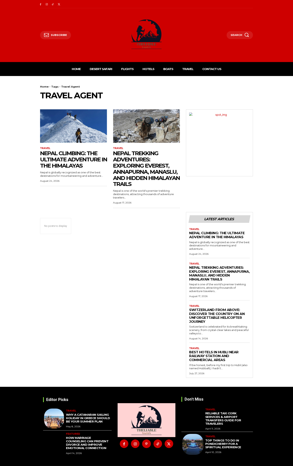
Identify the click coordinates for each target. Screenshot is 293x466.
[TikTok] (53, 4)
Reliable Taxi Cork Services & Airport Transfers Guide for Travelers (223, 418)
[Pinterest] (146, 443)
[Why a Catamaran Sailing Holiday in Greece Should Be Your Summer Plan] (54, 418)
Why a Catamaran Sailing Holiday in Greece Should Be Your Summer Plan (88, 418)
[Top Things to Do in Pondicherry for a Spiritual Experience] (192, 444)
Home (44, 86)
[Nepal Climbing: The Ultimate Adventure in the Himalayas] (73, 126)
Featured (73, 433)
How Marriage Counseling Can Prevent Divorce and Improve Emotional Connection (87, 443)
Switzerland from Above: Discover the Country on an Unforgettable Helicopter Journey (217, 316)
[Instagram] (47, 4)
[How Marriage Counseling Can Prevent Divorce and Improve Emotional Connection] (54, 442)
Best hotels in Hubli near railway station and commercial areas (214, 356)
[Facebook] (40, 4)
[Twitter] (59, 4)
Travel (45, 148)
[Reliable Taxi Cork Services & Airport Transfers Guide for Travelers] (192, 418)
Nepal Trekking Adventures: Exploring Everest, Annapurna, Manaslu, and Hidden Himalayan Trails (146, 168)
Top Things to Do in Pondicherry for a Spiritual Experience (223, 443)
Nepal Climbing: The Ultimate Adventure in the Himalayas (73, 159)
